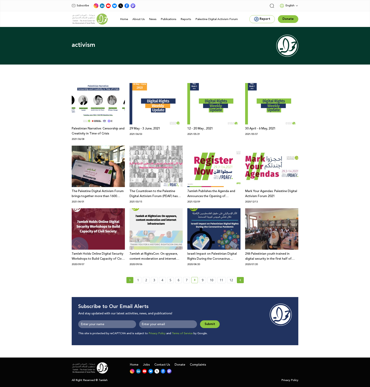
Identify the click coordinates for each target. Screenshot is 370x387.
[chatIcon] (133, 5)
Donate (180, 364)
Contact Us (162, 364)
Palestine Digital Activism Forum (216, 19)
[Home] (90, 19)
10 (211, 280)
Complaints (198, 364)
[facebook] (126, 5)
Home (124, 19)
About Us (138, 19)
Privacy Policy (157, 333)
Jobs (146, 364)
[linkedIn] (102, 5)
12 (231, 280)
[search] (272, 5)
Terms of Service (182, 333)
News (152, 19)
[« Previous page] (129, 280)
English (289, 5)
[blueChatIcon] (114, 5)
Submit (210, 324)
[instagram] (96, 5)
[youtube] (108, 5)
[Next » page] (240, 280)
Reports (186, 19)
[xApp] (120, 5)
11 (221, 280)
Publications (168, 19)
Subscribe (83, 5)
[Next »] (240, 280)
